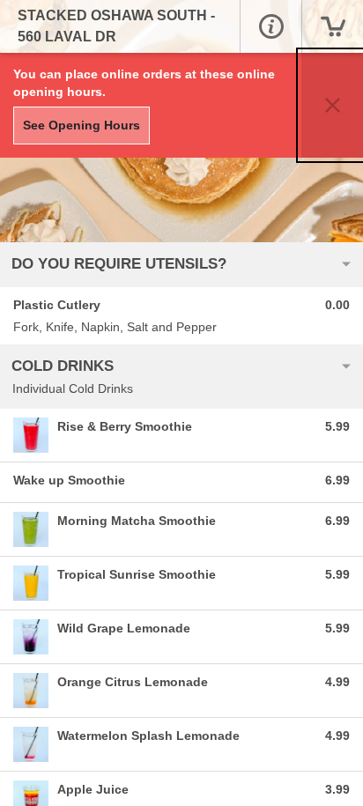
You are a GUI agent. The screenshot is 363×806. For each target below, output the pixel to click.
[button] (270, 26)
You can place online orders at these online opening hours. (144, 83)
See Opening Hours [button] (81, 125)
